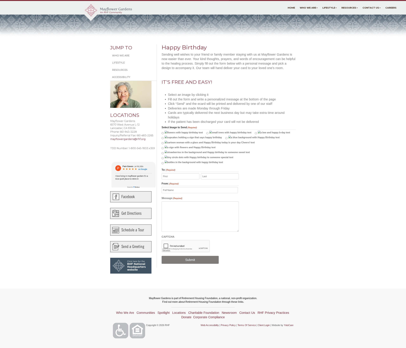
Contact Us (371, 7)
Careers (390, 7)
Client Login (264, 325)
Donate (186, 317)
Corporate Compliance (209, 317)
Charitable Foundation (203, 312)
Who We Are (308, 7)
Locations (179, 312)
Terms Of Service (247, 325)
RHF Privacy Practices (273, 312)
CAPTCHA (168, 236)
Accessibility (121, 77)
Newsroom (229, 312)
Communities (146, 312)
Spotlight (163, 312)
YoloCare (288, 325)
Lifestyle (328, 7)
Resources (348, 7)
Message (172, 198)
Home (291, 7)
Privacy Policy (228, 325)
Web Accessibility (210, 325)
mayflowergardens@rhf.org (128, 139)
